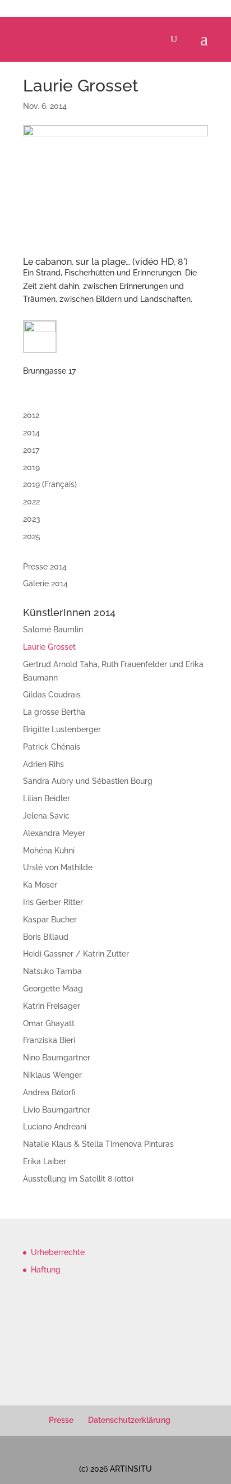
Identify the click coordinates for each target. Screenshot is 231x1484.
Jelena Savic (46, 815)
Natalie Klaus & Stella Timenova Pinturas (98, 1144)
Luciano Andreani (54, 1126)
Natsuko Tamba (52, 971)
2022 (31, 501)
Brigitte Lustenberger (62, 729)
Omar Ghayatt (49, 1023)
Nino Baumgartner (56, 1057)
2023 (31, 518)
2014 (31, 432)
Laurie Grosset (49, 646)
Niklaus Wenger (52, 1074)
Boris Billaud (45, 936)
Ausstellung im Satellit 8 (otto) (78, 1178)
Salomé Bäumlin (53, 629)
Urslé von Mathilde (58, 867)
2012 (31, 415)
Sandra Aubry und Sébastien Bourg (88, 781)
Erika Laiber (44, 1161)
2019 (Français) (50, 484)
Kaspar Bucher (50, 919)
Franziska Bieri (49, 1040)
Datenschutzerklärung (129, 1420)
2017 (31, 449)
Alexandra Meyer (54, 833)
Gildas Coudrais (52, 694)
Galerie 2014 (45, 583)
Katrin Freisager (51, 1005)
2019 (31, 467)
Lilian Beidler (46, 798)
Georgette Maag (53, 988)
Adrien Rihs (43, 764)
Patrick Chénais (51, 746)
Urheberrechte (58, 1252)
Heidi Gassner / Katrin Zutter (76, 953)
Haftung (46, 1269)
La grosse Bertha (54, 711)
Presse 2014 (45, 566)
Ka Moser (40, 884)
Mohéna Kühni (49, 850)
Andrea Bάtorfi (49, 1092)
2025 (31, 536)
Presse (61, 1420)
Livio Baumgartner (56, 1109)
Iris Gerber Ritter (53, 902)
